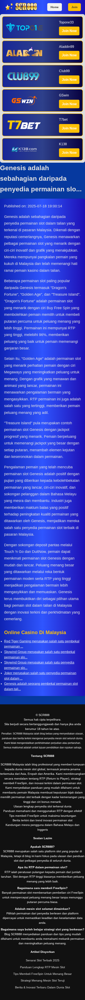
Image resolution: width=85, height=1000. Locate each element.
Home (55, 7)
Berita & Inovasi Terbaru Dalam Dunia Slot (42, 987)
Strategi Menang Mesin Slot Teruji (43, 980)
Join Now (69, 31)
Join (74, 7)
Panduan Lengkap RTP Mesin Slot (42, 967)
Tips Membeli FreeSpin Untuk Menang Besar (42, 973)
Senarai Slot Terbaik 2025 (42, 960)
